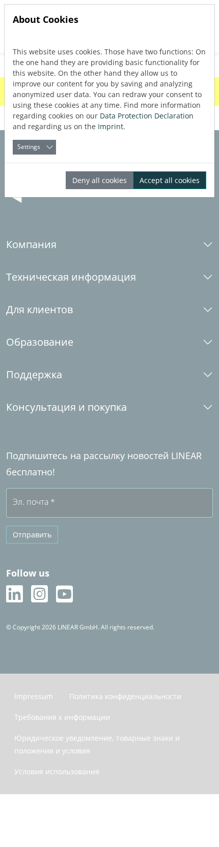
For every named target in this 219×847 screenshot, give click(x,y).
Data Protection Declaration (147, 115)
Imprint (110, 126)
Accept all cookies (170, 180)
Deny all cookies (99, 180)
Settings (28, 146)
